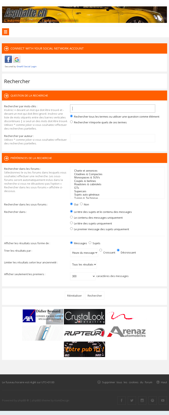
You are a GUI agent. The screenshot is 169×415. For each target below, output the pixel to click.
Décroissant (128, 252)
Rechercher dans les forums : (22, 169)
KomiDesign (61, 400)
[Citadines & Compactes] (118, 174)
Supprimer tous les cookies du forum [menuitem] (127, 382)
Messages (80, 243)
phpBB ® (23, 400)
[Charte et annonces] (118, 171)
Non (86, 204)
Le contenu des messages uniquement (98, 217)
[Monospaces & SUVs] (118, 177)
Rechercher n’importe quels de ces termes (100, 122)
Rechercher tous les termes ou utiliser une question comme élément (116, 116)
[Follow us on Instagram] (142, 400)
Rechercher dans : (15, 212)
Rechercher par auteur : (19, 136)
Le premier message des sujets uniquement (101, 229)
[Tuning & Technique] (118, 198)
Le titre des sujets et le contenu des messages (102, 212)
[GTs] (118, 188)
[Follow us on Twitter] (132, 400)
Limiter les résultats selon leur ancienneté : (31, 262)
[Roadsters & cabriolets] (118, 184)
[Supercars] (118, 191)
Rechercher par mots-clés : (20, 106)
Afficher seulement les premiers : (24, 274)
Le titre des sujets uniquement (92, 223)
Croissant (109, 252)
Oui (75, 204)
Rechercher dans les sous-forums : (26, 204)
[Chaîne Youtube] (163, 400)
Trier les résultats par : (18, 250)
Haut (164, 382)
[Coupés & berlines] (118, 181)
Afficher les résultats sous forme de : (27, 243)
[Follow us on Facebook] (121, 400)
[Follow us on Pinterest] (152, 400)
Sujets (96, 243)
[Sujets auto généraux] (118, 195)
